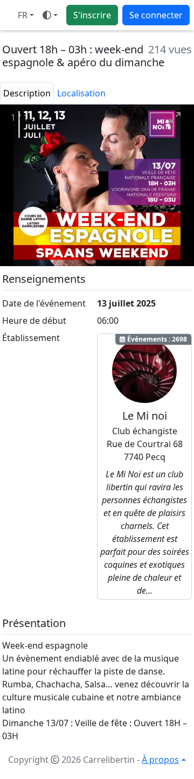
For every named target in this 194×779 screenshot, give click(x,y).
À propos (160, 760)
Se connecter (156, 15)
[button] (25, 15)
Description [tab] (27, 93)
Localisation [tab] (81, 93)
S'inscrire (92, 15)
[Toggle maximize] (180, 117)
